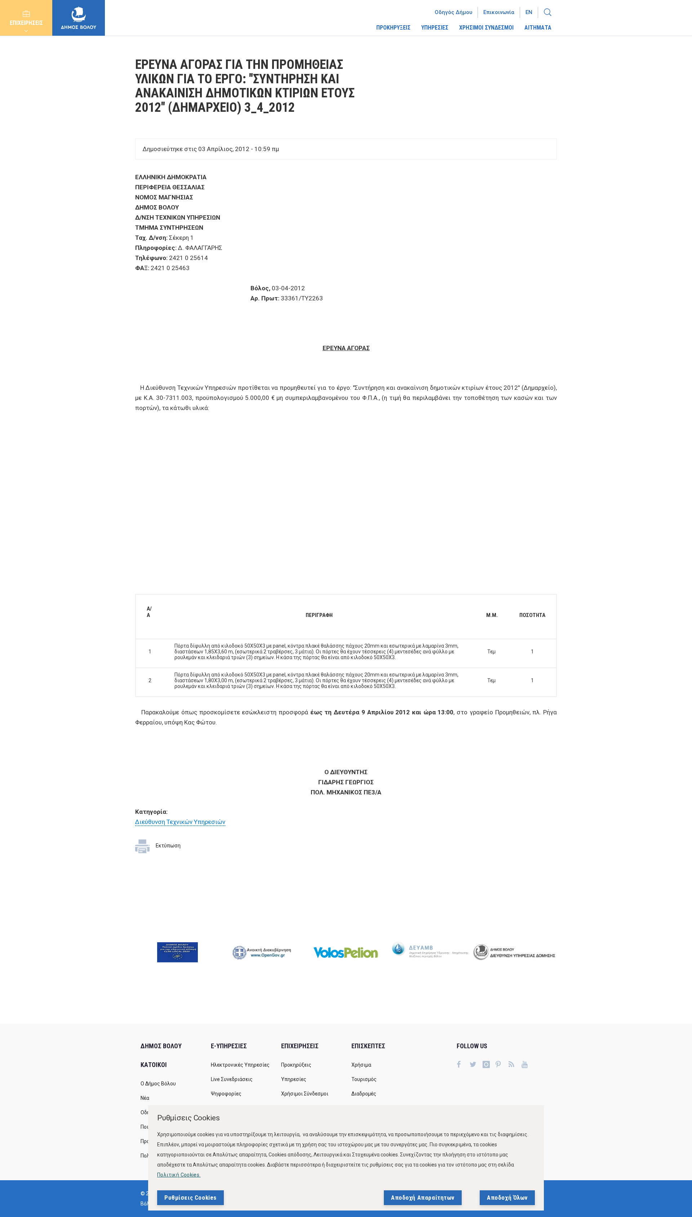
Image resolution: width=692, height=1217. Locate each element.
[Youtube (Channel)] (528, 1065)
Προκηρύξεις (296, 1065)
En (528, 12)
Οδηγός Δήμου (453, 12)
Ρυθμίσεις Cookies (190, 1197)
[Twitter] (476, 1065)
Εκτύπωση (168, 845)
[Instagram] (489, 1065)
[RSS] (515, 1065)
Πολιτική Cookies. (179, 1175)
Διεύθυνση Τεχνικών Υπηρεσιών (180, 821)
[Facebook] (463, 1065)
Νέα (145, 1098)
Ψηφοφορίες (226, 1094)
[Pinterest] (502, 1065)
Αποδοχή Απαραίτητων (422, 1197)
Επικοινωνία (498, 12)
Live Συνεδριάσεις (232, 1079)
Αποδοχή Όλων (507, 1197)
